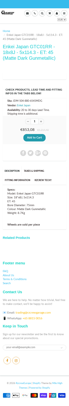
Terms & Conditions (15, 279)
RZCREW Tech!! (43, 180)
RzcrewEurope (23, 383)
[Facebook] (7, 360)
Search (7, 283)
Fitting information (17, 180)
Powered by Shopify (39, 388)
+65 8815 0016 (32, 318)
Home (6, 31)
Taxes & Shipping (34, 171)
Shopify (37, 383)
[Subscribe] (61, 348)
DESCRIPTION (12, 171)
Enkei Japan (23, 105)
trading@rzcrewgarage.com (33, 312)
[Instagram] (16, 360)
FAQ (5, 271)
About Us (8, 275)
